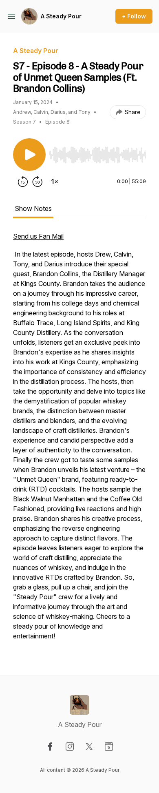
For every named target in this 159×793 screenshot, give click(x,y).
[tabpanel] (79, 440)
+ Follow (134, 16)
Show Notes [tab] (33, 208)
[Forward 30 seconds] (37, 181)
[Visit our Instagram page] (70, 746)
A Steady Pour (61, 16)
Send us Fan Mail (38, 236)
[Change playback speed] (54, 181)
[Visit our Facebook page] (50, 746)
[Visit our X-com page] (89, 746)
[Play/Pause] (29, 154)
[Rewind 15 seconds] (23, 181)
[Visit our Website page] (109, 746)
